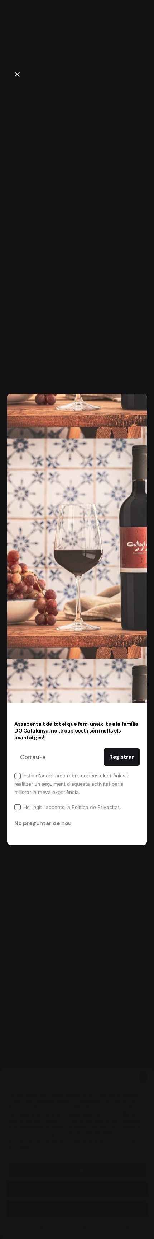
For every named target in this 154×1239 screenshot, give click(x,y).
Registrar (121, 757)
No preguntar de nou (43, 823)
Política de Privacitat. (96, 807)
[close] (17, 74)
